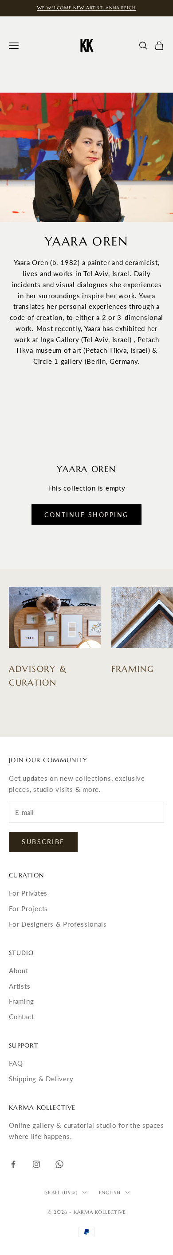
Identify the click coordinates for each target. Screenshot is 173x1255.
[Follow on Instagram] (36, 1164)
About (18, 970)
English (110, 1192)
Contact (21, 1017)
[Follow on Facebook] (13, 1164)
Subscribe (43, 842)
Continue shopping (86, 514)
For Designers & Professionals (58, 924)
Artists (19, 986)
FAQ (16, 1063)
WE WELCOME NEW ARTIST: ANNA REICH (86, 8)
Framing (21, 1001)
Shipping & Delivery (41, 1079)
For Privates (28, 893)
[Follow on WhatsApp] (59, 1164)
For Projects (28, 908)
